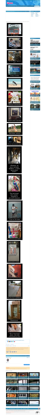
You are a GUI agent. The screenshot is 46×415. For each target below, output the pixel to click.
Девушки (36, 13)
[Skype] (12, 341)
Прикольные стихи (37, 15)
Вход (6, 0)
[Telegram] (13, 341)
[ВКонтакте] (7, 341)
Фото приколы (32, 12)
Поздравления (37, 16)
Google (19, 0)
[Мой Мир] (10, 341)
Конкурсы (32, 16)
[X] (9, 341)
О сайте (7, 408)
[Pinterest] (14, 341)
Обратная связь (38, 0)
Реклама (35, 0)
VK (16, 0)
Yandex (21, 0)
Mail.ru (20, 0)
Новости (32, 15)
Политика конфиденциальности (12, 408)
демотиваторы (12, 344)
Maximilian (7, 357)
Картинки (32, 14)
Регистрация (11, 0)
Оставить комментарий (26, 364)
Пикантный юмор (33, 13)
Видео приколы (37, 12)
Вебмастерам (24, 408)
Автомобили (37, 14)
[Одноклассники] (8, 341)
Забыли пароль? (8, 0)
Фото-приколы (8, 344)
